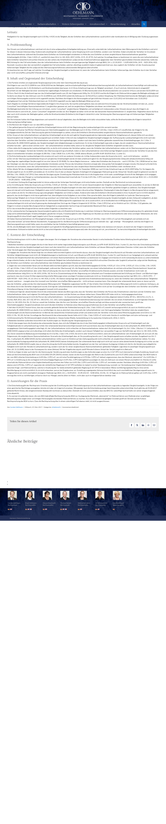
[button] (144, 24)
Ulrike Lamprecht (101, 503)
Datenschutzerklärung (23, 518)
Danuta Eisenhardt (49, 503)
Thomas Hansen (65, 503)
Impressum (13, 518)
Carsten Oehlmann (16, 407)
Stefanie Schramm (84, 503)
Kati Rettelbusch (118, 503)
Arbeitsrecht (56, 407)
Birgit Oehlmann (31, 503)
